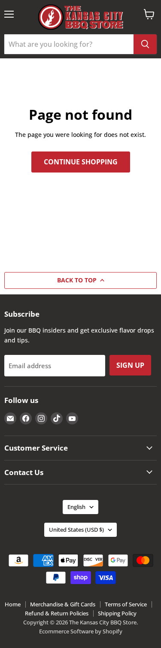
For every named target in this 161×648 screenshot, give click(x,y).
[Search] (145, 44)
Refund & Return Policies (56, 613)
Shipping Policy (117, 613)
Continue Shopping (81, 162)
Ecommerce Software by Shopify (80, 631)
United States (76, 529)
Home (13, 604)
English (76, 507)
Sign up (130, 365)
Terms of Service (126, 604)
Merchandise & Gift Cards (62, 604)
